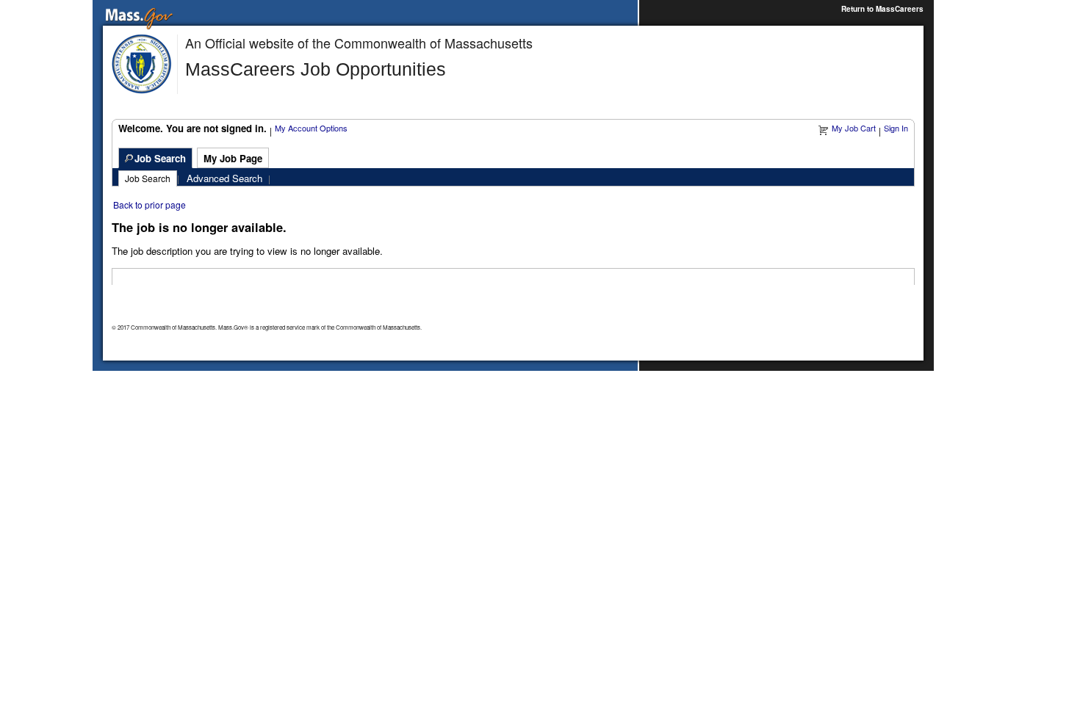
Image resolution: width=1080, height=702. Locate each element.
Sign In (896, 128)
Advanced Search (224, 178)
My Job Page (233, 158)
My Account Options (311, 128)
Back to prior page (149, 204)
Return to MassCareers (882, 9)
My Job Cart (854, 128)
